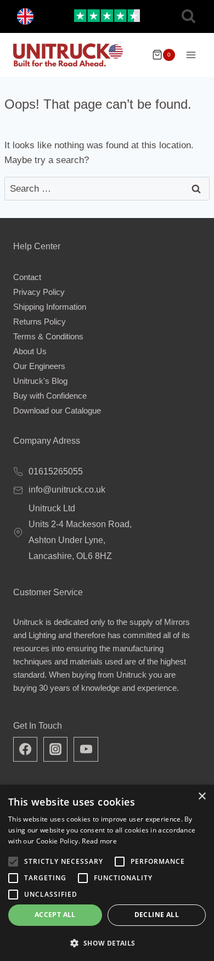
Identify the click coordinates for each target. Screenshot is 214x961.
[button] (107, 942)
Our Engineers (39, 366)
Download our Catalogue (57, 410)
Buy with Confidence (50, 395)
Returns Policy (39, 321)
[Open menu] (191, 54)
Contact (27, 277)
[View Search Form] (188, 16)
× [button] (202, 796)
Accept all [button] (55, 914)
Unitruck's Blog (40, 380)
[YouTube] (86, 749)
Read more (99, 841)
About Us (30, 351)
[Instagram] (55, 749)
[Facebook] (25, 749)
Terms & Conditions (48, 336)
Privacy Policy (39, 292)
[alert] (107, 873)
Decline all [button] (156, 914)
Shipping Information (49, 306)
